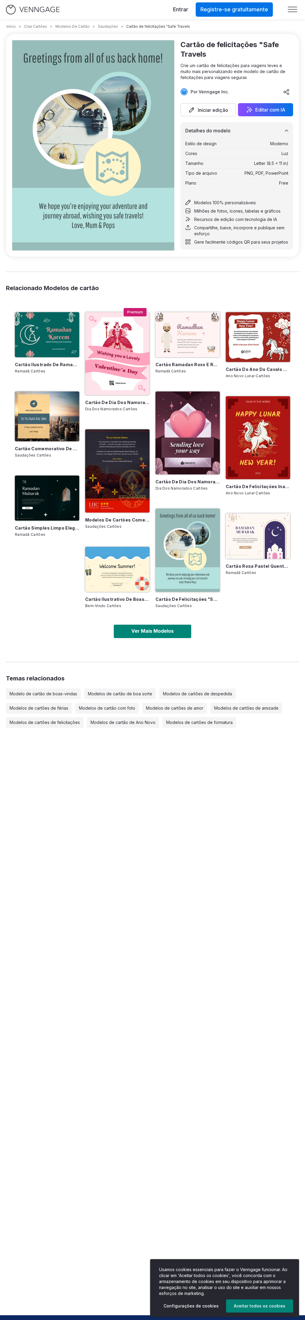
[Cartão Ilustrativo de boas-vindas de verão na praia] (117, 569)
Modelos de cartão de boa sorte (120, 693)
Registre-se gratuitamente (234, 9)
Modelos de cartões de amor (174, 708)
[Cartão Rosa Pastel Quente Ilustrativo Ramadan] (258, 535)
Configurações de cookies (191, 1305)
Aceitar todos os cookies (259, 1305)
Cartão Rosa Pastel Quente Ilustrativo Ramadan (258, 566)
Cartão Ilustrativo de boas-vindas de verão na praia (117, 599)
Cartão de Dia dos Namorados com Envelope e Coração (187, 481)
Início (11, 26)
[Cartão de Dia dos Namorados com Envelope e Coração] (187, 433)
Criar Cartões (35, 26)
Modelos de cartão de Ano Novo (123, 722)
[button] (208, 109)
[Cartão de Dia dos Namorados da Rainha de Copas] (117, 353)
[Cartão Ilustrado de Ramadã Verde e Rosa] (47, 334)
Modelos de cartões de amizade (246, 708)
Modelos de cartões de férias (39, 708)
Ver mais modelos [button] (152, 631)
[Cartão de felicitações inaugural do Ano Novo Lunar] (258, 437)
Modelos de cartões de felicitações (45, 722)
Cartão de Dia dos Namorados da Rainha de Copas (117, 402)
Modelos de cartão (72, 26)
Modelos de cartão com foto (107, 708)
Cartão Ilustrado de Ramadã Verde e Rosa (47, 364)
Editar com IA (270, 110)
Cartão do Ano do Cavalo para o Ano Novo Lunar (258, 369)
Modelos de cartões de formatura (199, 722)
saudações (108, 26)
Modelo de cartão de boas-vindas (43, 693)
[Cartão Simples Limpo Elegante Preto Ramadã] (47, 498)
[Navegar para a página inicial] (33, 10)
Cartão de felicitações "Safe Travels (187, 599)
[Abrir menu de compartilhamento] (286, 91)
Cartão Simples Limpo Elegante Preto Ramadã (47, 527)
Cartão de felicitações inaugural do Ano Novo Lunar (258, 486)
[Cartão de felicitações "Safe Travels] (187, 550)
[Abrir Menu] (292, 9)
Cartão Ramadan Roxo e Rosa (187, 364)
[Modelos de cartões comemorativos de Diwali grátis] (117, 471)
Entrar (180, 9)
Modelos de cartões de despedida (197, 693)
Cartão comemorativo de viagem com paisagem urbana (47, 448)
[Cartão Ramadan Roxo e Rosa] (187, 334)
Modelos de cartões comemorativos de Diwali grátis (117, 519)
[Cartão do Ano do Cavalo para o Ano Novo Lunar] (258, 337)
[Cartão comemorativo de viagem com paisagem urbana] (47, 416)
